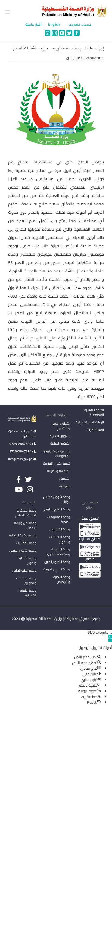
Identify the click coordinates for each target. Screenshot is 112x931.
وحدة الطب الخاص (24, 570)
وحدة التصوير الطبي (57, 562)
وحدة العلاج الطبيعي (56, 509)
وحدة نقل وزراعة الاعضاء (25, 525)
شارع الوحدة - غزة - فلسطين (22, 433)
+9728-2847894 (21, 444)
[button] (110, 638)
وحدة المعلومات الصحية (58, 519)
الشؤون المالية (60, 443)
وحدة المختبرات (26, 543)
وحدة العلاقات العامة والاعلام (25, 512)
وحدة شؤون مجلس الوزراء (56, 500)
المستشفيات (95, 430)
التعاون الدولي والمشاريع (60, 425)
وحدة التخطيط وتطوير (26, 560)
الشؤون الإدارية (60, 436)
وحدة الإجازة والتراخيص (61, 579)
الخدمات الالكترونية (80, 25)
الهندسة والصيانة (58, 471)
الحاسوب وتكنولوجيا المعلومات (56, 453)
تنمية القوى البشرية (56, 463)
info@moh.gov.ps (20, 459)
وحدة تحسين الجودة (56, 569)
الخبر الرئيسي (74, 58)
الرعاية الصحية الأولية (90, 422)
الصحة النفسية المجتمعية (94, 413)
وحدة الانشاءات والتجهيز (59, 539)
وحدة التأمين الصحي (22, 550)
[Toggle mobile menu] (7, 12)
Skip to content (100, 632)
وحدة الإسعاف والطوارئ (26, 580)
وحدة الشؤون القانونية (27, 592)
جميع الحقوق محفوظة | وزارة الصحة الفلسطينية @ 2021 (56, 618)
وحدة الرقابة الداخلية (22, 535)
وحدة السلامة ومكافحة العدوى (58, 551)
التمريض (64, 478)
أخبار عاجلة (33, 24)
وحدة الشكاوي (59, 529)
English (54, 24)
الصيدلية (64, 486)
